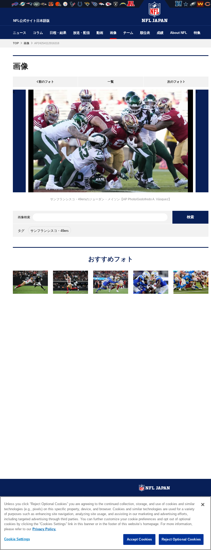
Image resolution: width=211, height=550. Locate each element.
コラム (38, 33)
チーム (128, 33)
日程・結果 (58, 33)
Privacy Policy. (44, 529)
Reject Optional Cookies (181, 539)
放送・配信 (81, 33)
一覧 (111, 81)
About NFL (178, 33)
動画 (99, 33)
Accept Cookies (139, 539)
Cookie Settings (17, 539)
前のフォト (46, 81)
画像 (113, 33)
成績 (160, 33)
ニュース (19, 33)
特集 (197, 33)
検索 (190, 217)
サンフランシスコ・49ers (49, 231)
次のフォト (175, 81)
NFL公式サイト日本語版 (31, 21)
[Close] (202, 504)
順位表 (145, 33)
